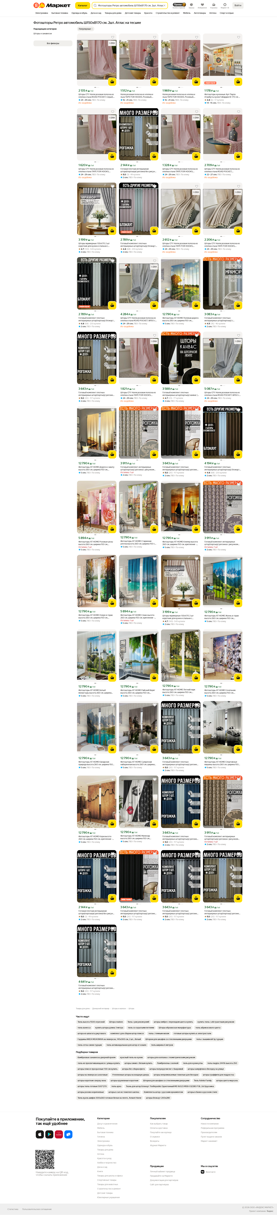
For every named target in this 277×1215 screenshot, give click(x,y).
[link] (91, 1022)
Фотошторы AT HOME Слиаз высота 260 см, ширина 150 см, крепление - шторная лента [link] (137, 616)
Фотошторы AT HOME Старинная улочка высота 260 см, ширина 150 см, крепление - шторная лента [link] (138, 542)
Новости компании (210, 1124)
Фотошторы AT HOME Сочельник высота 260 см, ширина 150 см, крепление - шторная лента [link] (220, 691)
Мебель (101, 1128)
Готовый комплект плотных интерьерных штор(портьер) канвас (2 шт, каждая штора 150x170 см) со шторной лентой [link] (180, 393)
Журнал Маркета (158, 1145)
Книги (100, 1171)
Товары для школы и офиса (109, 1176)
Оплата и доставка (158, 1128)
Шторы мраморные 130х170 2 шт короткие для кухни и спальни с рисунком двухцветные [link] (94, 244)
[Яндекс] (270, 1211)
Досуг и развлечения (107, 1124)
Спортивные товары (106, 1180)
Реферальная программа (212, 1128)
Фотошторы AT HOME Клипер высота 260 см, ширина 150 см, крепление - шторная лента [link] (180, 543)
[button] (85, 29)
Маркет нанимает (209, 1141)
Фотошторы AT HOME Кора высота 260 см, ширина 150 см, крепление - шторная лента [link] (95, 837)
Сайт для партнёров (159, 1184)
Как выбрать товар (159, 1124)
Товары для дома (105, 1150)
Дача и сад (102, 1167)
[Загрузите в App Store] (40, 1138)
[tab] (41, 13)
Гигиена (101, 1137)
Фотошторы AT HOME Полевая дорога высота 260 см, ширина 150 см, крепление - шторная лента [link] (180, 319)
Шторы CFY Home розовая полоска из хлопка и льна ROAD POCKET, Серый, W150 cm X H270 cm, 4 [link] (96, 95)
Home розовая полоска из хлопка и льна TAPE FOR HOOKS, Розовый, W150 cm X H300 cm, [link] (178, 95)
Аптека (100, 1154)
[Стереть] (164, 5)
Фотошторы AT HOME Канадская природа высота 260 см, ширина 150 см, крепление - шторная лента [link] (95, 763)
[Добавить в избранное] (113, 37)
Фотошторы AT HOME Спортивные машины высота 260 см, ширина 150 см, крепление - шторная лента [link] (221, 763)
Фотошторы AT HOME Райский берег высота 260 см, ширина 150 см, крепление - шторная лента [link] (137, 691)
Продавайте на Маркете (161, 1176)
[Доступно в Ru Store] (68, 1138)
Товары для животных (107, 1184)
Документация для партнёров (164, 1180)
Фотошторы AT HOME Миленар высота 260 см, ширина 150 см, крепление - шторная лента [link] (135, 837)
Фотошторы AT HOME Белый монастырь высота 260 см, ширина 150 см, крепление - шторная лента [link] (95, 691)
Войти (238, 5)
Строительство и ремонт (109, 1189)
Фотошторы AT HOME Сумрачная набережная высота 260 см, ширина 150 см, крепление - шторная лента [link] (137, 763)
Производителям (209, 1132)
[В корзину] (112, 81)
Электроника (103, 1141)
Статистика (13, 1209)
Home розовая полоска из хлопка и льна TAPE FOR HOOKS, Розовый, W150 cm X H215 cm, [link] (136, 95)
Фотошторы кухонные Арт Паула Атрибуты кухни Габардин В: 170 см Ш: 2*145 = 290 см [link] (222, 95)
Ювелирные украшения (108, 1197)
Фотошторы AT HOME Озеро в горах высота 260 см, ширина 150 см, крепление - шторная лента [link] (95, 616)
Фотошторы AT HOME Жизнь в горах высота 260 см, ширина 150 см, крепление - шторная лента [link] (221, 617)
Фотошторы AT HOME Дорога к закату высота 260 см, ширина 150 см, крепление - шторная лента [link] (96, 468)
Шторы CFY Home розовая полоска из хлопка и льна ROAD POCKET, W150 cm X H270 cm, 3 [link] (138, 319)
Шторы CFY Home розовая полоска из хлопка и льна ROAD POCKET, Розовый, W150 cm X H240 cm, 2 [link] (222, 170)
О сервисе (155, 1137)
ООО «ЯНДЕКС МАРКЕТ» (262, 1207)
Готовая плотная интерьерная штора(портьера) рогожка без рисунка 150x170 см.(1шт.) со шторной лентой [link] (138, 170)
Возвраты (154, 1141)
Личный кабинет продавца (162, 1171)
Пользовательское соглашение (37, 1209)
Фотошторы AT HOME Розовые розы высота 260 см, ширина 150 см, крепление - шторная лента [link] (95, 543)
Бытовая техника (105, 1132)
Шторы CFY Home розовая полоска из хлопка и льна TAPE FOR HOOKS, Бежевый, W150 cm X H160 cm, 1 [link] (96, 170)
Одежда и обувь (105, 1145)
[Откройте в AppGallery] (59, 1138)
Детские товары (105, 1193)
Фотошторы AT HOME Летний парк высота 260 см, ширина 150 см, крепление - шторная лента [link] (178, 691)
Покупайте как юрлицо (161, 1132)
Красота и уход (104, 1158)
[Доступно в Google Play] (49, 1138)
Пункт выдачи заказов (211, 1137)
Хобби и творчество (106, 1163)
